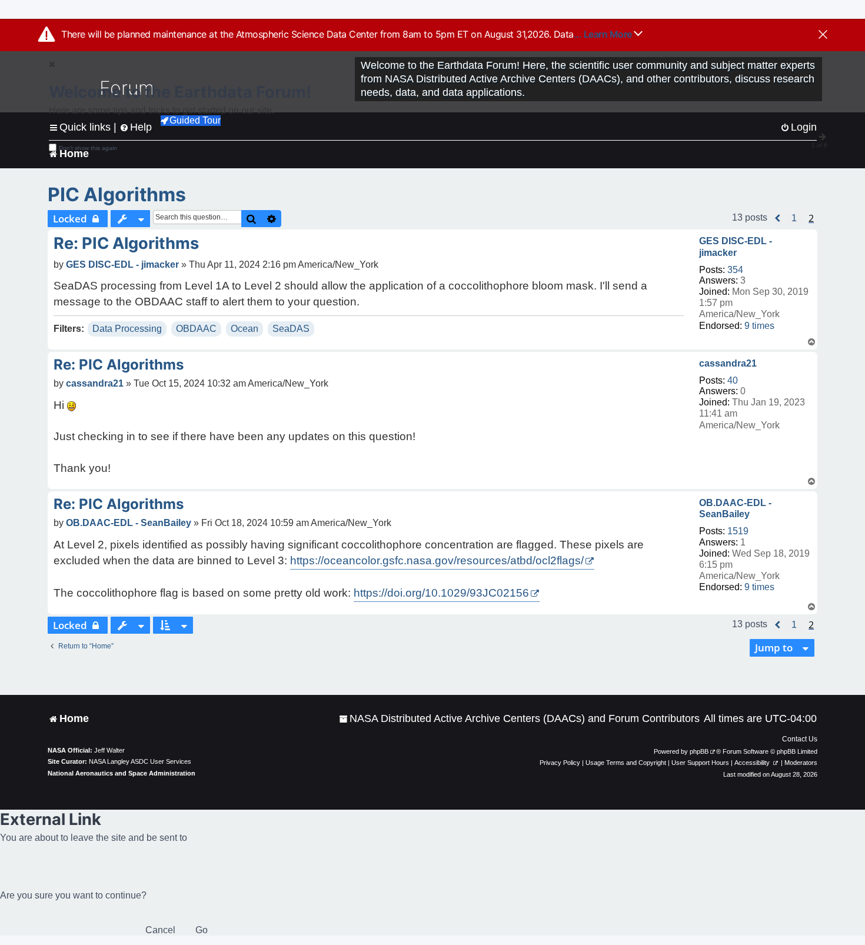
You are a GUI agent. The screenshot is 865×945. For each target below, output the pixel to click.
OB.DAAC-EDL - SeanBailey (735, 508)
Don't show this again (88, 148)
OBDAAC (196, 329)
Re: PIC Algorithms (126, 243)
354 (735, 270)
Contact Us (799, 739)
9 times (759, 326)
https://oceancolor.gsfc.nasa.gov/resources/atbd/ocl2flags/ (437, 560)
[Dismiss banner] (823, 35)
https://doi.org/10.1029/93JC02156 (441, 593)
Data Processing (127, 329)
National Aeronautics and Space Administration (121, 773)
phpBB (699, 751)
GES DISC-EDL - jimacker (735, 246)
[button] (778, 218)
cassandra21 (728, 363)
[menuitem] (519, 718)
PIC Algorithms (117, 194)
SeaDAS (291, 329)
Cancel (160, 930)
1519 (737, 531)
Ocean (244, 329)
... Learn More (604, 34)
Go (201, 930)
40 (732, 380)
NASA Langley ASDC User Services (140, 761)
